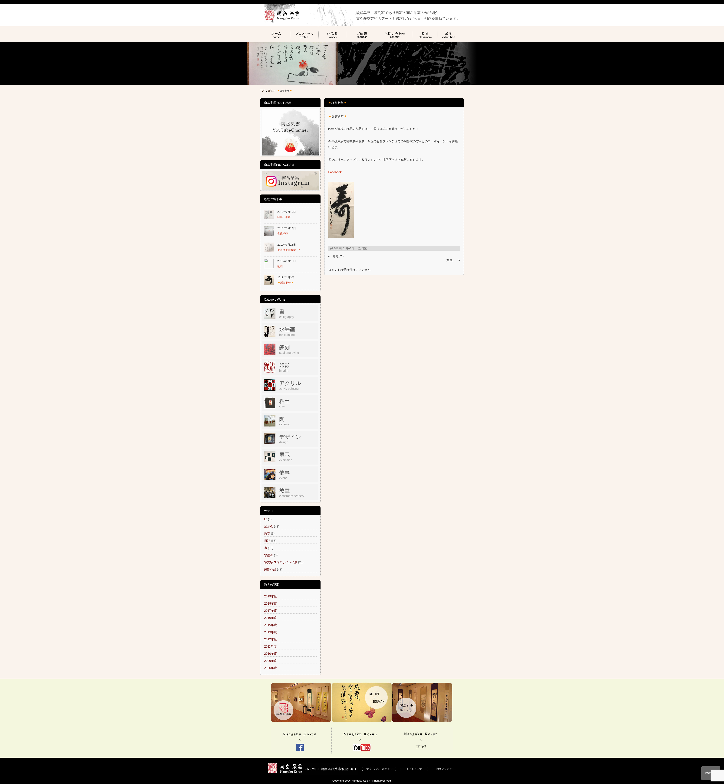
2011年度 (270, 646)
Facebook (335, 172)
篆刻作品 (270, 569)
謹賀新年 (285, 282)
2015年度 (270, 625)
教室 (267, 533)
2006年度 (270, 668)
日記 (270, 90)
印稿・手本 (284, 217)
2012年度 (270, 639)
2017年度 (270, 610)
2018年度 (270, 603)
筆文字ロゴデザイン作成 (280, 562)
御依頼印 (282, 233)
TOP (262, 90)
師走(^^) (338, 256)
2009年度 (270, 660)
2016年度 (270, 617)
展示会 (268, 526)
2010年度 (270, 653)
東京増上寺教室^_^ (288, 249)
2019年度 (270, 596)
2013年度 (270, 632)
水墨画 (268, 555)
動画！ (451, 260)
